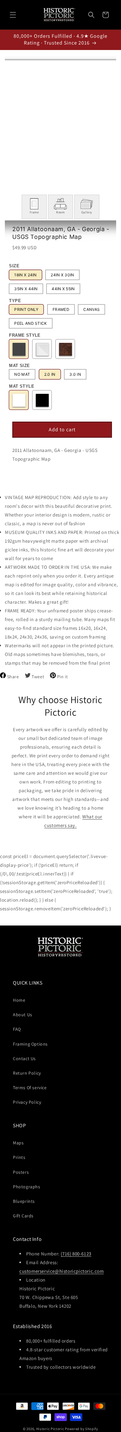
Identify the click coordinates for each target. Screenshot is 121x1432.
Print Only (26, 309)
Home (19, 1000)
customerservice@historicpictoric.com (61, 1271)
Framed (61, 309)
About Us (22, 1015)
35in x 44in (25, 288)
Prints (19, 1157)
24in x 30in (62, 274)
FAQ (17, 1029)
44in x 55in (63, 288)
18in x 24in (25, 274)
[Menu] (13, 15)
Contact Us (24, 1058)
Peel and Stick (30, 323)
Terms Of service (30, 1087)
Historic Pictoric (50, 1429)
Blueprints (24, 1201)
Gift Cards (23, 1216)
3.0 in (75, 374)
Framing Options (30, 1044)
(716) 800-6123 (76, 1254)
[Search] (91, 15)
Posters (21, 1172)
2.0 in (49, 374)
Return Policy (27, 1073)
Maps (18, 1143)
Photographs (26, 1187)
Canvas (91, 309)
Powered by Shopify (81, 1429)
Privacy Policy (27, 1102)
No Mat (22, 374)
